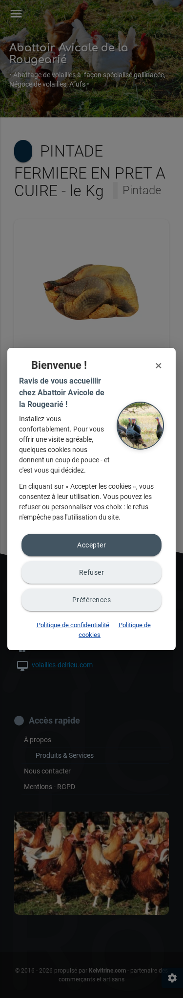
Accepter (91, 545)
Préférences (91, 600)
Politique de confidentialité (73, 625)
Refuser (91, 572)
